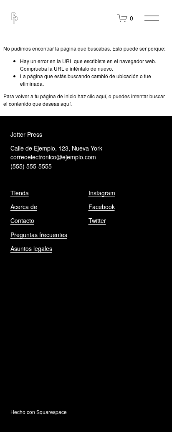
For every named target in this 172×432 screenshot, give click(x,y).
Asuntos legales (31, 248)
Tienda (19, 193)
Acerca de (23, 206)
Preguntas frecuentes (38, 234)
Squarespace (51, 411)
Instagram (102, 193)
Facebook (102, 206)
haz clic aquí (92, 96)
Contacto (22, 220)
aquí (66, 103)
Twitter (97, 220)
